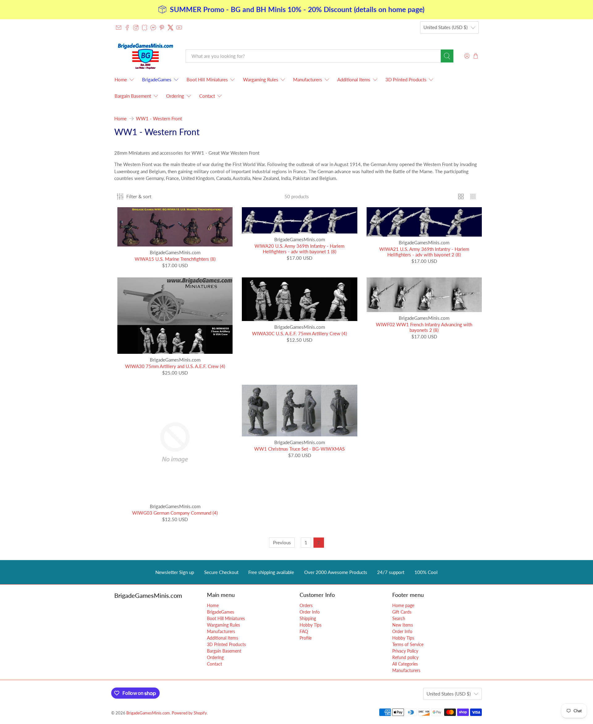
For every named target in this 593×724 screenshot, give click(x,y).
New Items (402, 625)
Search (398, 618)
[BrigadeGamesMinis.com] (145, 56)
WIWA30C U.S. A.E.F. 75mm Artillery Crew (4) (299, 333)
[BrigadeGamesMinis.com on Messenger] (153, 27)
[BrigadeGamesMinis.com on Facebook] (127, 27)
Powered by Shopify (189, 713)
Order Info (310, 612)
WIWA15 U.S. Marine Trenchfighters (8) (175, 259)
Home (121, 79)
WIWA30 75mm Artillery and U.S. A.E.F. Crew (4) (175, 366)
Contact (207, 96)
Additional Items (353, 79)
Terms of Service (407, 644)
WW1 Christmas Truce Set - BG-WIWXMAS (299, 449)
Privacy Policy (405, 650)
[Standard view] (461, 197)
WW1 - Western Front (159, 118)
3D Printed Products (406, 79)
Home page (403, 605)
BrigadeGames (156, 79)
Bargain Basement (133, 96)
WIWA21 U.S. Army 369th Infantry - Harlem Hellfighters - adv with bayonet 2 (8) (424, 251)
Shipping (308, 618)
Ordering (175, 96)
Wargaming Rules (260, 79)
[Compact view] (473, 197)
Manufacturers (307, 79)
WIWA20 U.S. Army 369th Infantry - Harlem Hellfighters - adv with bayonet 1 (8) (299, 248)
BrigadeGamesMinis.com (148, 713)
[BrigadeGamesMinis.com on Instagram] (136, 27)
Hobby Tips (311, 625)
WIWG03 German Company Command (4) (175, 513)
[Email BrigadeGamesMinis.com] (118, 27)
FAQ (304, 631)
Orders (306, 605)
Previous (282, 542)
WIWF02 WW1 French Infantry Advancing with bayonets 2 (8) (424, 327)
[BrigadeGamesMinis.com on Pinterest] (162, 27)
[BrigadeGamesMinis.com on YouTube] (179, 27)
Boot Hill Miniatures (207, 79)
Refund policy (405, 657)
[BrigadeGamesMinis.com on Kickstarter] (144, 27)
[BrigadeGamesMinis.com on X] (170, 27)
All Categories (405, 663)
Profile (306, 637)
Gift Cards (401, 612)
